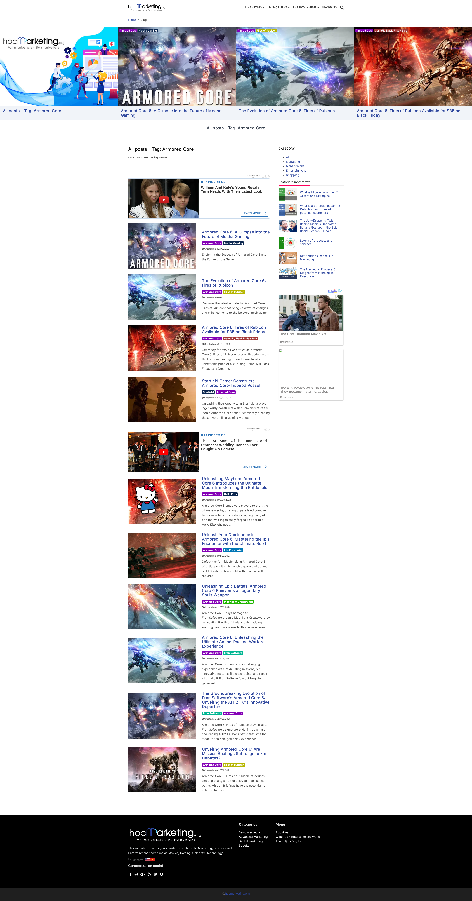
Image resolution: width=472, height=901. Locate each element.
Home (132, 20)
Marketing (253, 7)
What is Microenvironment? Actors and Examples (319, 194)
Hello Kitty (230, 494)
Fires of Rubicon (234, 291)
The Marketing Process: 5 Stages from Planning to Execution (318, 272)
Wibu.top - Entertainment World (298, 837)
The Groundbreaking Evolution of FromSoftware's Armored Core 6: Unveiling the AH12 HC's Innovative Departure (235, 700)
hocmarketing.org (237, 893)
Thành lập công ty (288, 841)
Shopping (329, 7)
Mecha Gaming (233, 243)
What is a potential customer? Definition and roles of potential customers (321, 209)
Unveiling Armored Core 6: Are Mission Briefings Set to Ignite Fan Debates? (235, 753)
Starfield (208, 392)
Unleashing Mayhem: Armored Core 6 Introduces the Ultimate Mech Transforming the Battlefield (235, 483)
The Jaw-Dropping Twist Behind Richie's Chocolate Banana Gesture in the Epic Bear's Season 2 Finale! (319, 226)
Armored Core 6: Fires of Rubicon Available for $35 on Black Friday (408, 113)
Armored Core (212, 243)
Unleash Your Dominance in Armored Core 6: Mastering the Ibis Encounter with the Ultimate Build (236, 539)
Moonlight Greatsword (238, 601)
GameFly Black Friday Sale (240, 338)
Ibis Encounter (233, 550)
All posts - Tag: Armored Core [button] (32, 110)
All (287, 157)
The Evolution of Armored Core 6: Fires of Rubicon (287, 110)
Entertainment (305, 7)
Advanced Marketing (253, 837)
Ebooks (244, 845)
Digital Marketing (251, 841)
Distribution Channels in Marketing (316, 257)
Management (277, 7)
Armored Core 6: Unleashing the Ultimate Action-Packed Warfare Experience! (233, 642)
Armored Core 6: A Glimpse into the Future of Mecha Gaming (171, 113)
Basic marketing (250, 832)
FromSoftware (233, 652)
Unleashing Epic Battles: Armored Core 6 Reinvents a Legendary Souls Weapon (234, 590)
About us (282, 832)
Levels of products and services (316, 242)
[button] (147, 859)
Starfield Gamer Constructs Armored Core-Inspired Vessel (231, 383)
